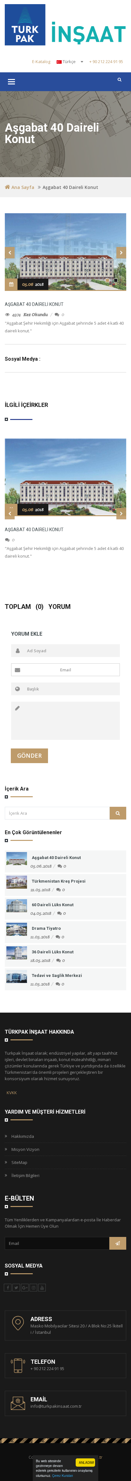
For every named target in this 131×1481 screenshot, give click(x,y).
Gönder (29, 755)
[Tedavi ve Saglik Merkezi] (16, 976)
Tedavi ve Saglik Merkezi (57, 975)
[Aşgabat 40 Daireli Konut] (65, 476)
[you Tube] (42, 1287)
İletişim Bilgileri (24, 1175)
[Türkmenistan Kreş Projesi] (16, 882)
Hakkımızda (22, 1136)
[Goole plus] (25, 1287)
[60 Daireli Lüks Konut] (16, 905)
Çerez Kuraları (62, 1475)
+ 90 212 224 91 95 (106, 61)
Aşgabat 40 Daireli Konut (34, 304)
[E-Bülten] (117, 1243)
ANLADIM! (86, 1462)
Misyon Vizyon (24, 1149)
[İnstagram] (33, 1287)
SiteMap (18, 1162)
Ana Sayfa (23, 187)
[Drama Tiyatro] (16, 929)
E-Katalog (41, 61)
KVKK (11, 1092)
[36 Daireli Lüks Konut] (16, 952)
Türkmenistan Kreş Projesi (59, 881)
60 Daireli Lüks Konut (52, 904)
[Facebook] (7, 1287)
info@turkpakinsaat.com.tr (56, 1406)
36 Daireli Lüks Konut (52, 952)
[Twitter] (16, 1287)
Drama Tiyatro (46, 928)
